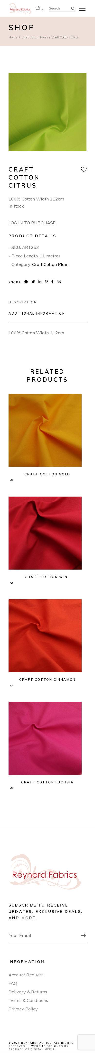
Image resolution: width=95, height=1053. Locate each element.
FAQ (13, 983)
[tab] (23, 302)
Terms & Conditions (28, 1000)
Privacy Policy (23, 1009)
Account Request (26, 975)
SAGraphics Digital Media (32, 1049)
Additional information (37, 313)
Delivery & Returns (28, 992)
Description (23, 302)
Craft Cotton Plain (50, 264)
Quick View (12, 480)
